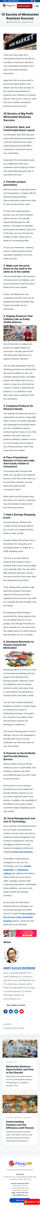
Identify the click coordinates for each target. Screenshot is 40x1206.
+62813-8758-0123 (22, 1192)
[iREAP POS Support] (32, 1204)
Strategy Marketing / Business (13, 1028)
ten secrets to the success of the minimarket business (19, 917)
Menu (37, 6)
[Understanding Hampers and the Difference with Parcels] (20, 1104)
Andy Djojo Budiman (14, 22)
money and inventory (22, 852)
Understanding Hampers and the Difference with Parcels (20, 1124)
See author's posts (16, 1005)
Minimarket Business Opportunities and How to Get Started (20, 1069)
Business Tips (11, 1062)
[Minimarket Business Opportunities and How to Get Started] (20, 1049)
